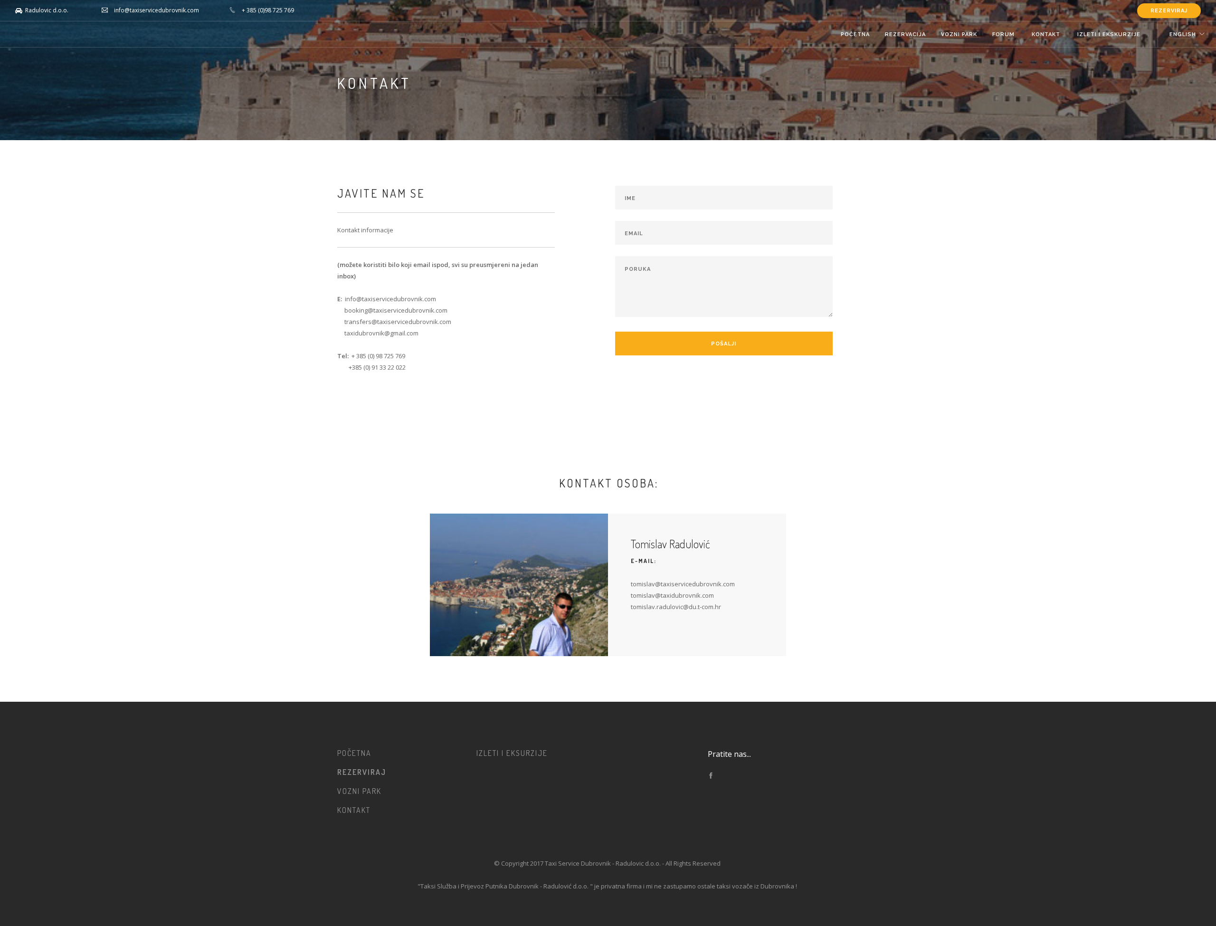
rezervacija (905, 34)
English (1182, 34)
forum (1004, 34)
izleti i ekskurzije (1109, 34)
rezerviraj (1169, 11)
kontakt (1047, 34)
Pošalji (723, 344)
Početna (855, 34)
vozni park (959, 34)
